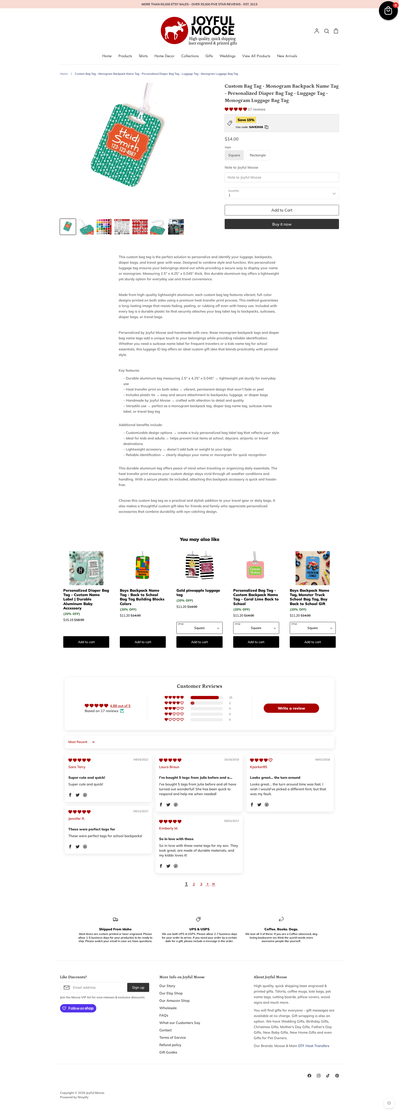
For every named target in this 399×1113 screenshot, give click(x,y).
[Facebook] (309, 1075)
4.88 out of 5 (120, 706)
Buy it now (282, 224)
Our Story (167, 986)
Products (125, 56)
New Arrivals (287, 56)
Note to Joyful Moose (241, 167)
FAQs (163, 1015)
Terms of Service (172, 1037)
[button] (236, 109)
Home (107, 56)
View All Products (256, 56)
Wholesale (168, 1008)
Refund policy (170, 1045)
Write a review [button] (291, 708)
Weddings (227, 56)
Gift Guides (168, 1052)
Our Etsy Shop (171, 993)
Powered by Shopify (74, 1097)
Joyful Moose (95, 1093)
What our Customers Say (179, 1022)
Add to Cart (281, 210)
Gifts (209, 56)
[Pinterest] (337, 1075)
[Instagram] (318, 1075)
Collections (190, 56)
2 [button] (194, 884)
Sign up (138, 987)
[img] (79, 760)
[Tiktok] (327, 1075)
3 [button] (201, 884)
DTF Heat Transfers (313, 1046)
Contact (165, 1030)
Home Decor (164, 56)
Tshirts (143, 56)
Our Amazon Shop (174, 1000)
